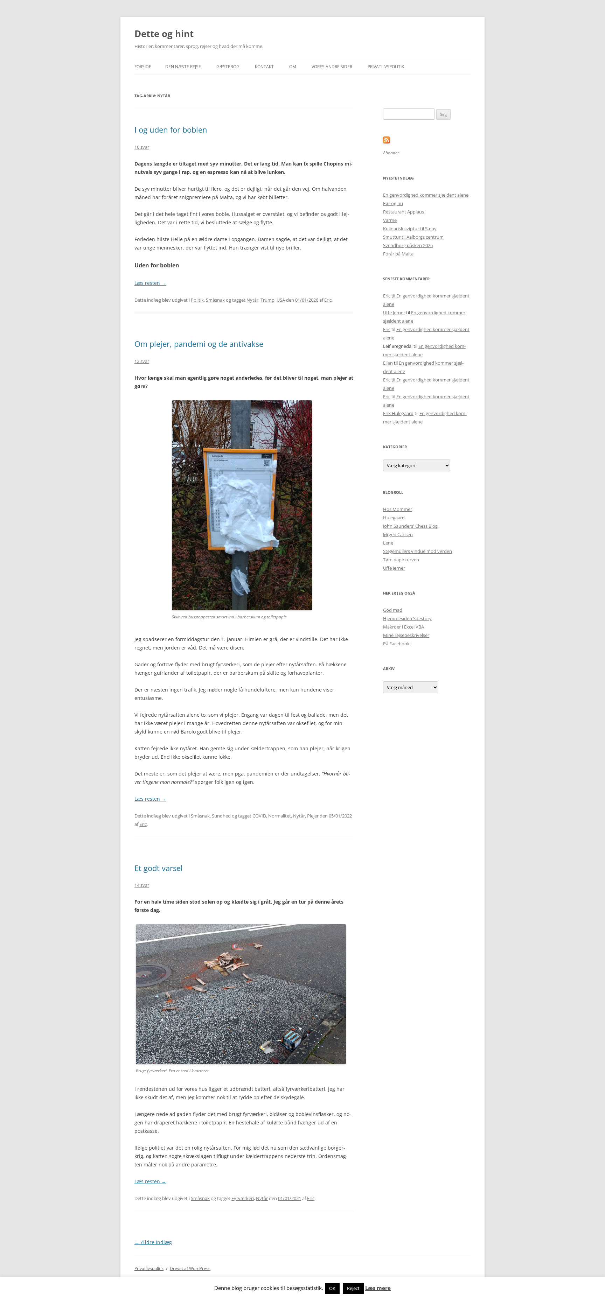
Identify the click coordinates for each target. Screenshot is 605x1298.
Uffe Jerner (394, 312)
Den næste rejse (183, 67)
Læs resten (150, 283)
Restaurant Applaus (403, 212)
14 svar (141, 885)
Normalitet (279, 816)
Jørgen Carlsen (398, 534)
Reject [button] (353, 1288)
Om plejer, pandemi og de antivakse (198, 343)
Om (292, 67)
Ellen (388, 363)
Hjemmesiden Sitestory (407, 618)
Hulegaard (394, 517)
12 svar (141, 361)
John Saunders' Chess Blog (410, 526)
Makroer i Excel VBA (403, 627)
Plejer (313, 816)
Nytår (252, 300)
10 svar (141, 147)
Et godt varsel (158, 868)
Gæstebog (227, 67)
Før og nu (393, 203)
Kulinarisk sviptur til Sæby (410, 228)
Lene (388, 543)
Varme (390, 220)
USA (281, 300)
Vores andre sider (332, 67)
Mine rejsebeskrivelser (406, 635)
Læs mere (378, 1288)
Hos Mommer (397, 509)
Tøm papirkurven (401, 559)
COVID (259, 816)
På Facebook (396, 643)
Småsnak (215, 300)
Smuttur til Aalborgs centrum (413, 237)
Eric (328, 300)
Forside (142, 67)
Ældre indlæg (153, 1242)
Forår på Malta (398, 254)
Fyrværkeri (242, 1198)
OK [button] (332, 1288)
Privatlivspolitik (386, 67)
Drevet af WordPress (190, 1268)
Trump (267, 300)
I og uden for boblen (170, 129)
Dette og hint (164, 33)
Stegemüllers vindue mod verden (417, 551)
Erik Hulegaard (398, 413)
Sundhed (221, 816)
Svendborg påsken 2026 (408, 245)
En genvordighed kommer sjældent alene (425, 195)
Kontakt (264, 67)
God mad (392, 610)
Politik (197, 300)
